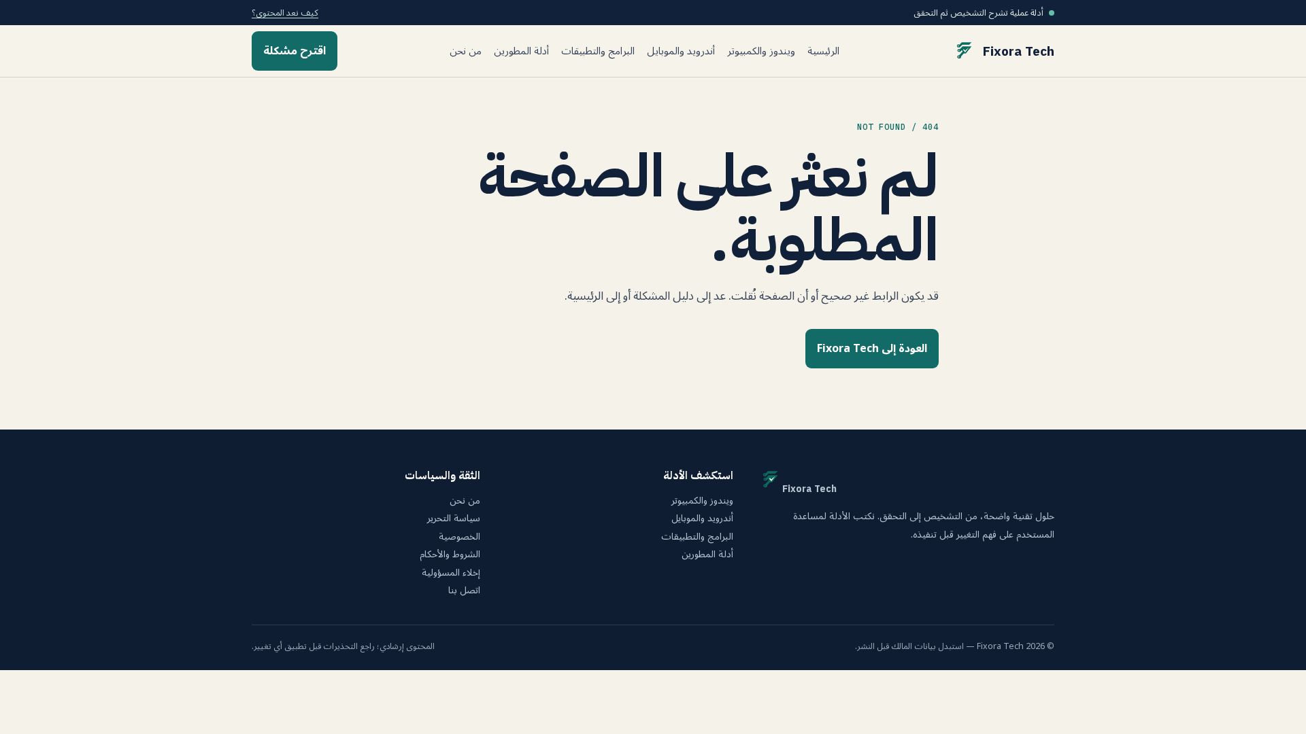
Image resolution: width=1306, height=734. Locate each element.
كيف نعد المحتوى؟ (285, 12)
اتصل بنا (464, 590)
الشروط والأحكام (450, 554)
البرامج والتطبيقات (598, 51)
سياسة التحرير (453, 518)
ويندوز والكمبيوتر (761, 51)
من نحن (466, 51)
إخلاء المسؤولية (451, 573)
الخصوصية (459, 537)
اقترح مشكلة (294, 51)
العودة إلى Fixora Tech (872, 348)
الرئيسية (823, 51)
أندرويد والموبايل (681, 51)
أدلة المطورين (521, 51)
